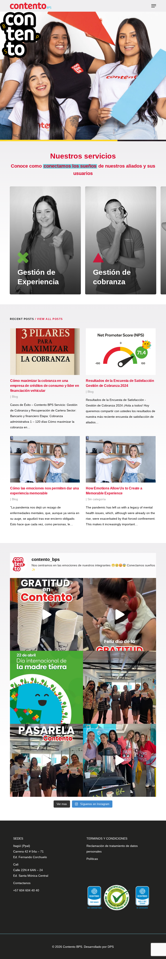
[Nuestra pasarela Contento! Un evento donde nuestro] (46, 760)
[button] (153, 6)
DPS (111, 946)
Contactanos (21, 883)
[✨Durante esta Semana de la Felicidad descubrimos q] (119, 760)
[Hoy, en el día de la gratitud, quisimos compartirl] (119, 614)
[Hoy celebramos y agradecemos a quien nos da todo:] (46, 687)
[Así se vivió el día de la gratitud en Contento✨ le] (46, 614)
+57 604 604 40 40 (26, 890)
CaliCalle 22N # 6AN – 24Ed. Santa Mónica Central (30, 870)
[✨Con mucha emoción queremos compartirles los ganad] (119, 687)
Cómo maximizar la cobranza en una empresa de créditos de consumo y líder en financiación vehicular (44, 385)
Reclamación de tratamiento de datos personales (112, 848)
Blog (15, 396)
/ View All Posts (48, 319)
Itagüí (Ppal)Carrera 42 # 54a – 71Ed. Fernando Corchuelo (30, 851)
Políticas (92, 859)
